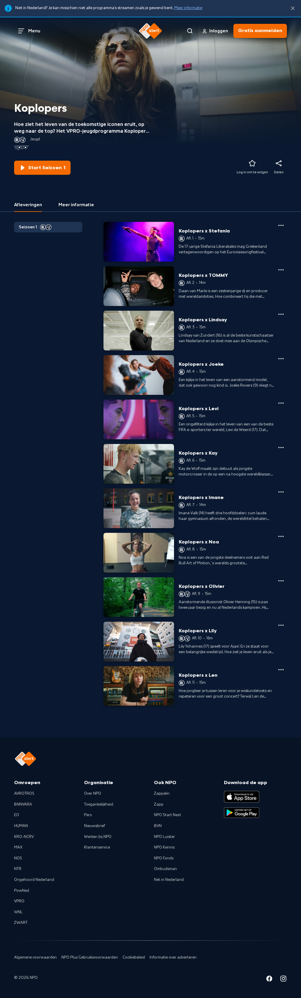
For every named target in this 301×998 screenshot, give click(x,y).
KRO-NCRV (24, 837)
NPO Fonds (163, 858)
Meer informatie (188, 8)
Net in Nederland (169, 880)
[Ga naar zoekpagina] (190, 31)
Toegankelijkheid (98, 804)
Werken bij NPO (97, 837)
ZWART (21, 923)
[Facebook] (269, 979)
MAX (18, 847)
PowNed (21, 891)
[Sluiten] (292, 8)
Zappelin (162, 793)
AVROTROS (24, 793)
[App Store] (241, 797)
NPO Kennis (164, 847)
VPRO (19, 901)
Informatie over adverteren (173, 957)
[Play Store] (241, 812)
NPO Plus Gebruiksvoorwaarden (89, 957)
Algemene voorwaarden (35, 957)
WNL (18, 912)
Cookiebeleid (134, 957)
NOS (18, 858)
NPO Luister (164, 837)
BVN (158, 826)
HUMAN (21, 826)
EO (16, 815)
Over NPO (92, 793)
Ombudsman (165, 869)
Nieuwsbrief (94, 826)
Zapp (158, 804)
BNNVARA (23, 804)
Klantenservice (97, 847)
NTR (17, 869)
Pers (88, 815)
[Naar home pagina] (150, 31)
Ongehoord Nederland (34, 880)
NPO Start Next (167, 815)
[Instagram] (283, 979)
